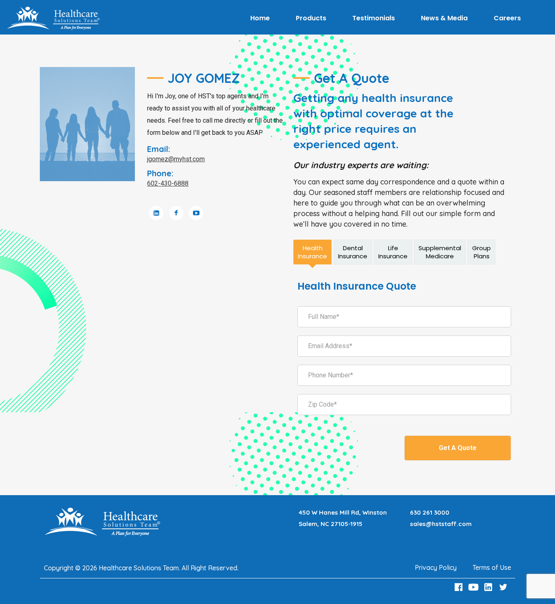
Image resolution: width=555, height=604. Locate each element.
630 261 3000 (429, 512)
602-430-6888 (168, 183)
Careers (507, 18)
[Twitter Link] (504, 587)
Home (260, 18)
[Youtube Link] (474, 587)
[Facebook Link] (459, 587)
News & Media (444, 18)
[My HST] (53, 18)
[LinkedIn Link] (489, 587)
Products (311, 18)
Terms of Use (492, 567)
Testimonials (373, 18)
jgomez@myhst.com (176, 159)
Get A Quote (458, 448)
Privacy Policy (436, 567)
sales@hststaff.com (441, 524)
